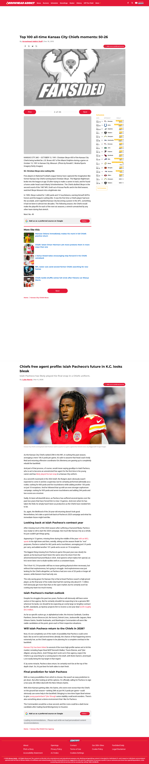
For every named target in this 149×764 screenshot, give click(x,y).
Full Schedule (101, 188)
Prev (30, 112)
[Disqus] (78, 327)
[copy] (36, 46)
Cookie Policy (97, 749)
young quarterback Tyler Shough (43, 696)
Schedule (54, 3)
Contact (73, 745)
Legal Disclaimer (119, 749)
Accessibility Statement (33, 753)
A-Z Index (55, 753)
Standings (64, 3)
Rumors (46, 3)
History (79, 3)
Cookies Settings (77, 753)
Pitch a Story (28, 749)
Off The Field (88, 3)
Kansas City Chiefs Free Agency (42, 729)
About (25, 745)
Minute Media (12, 758)
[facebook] (128, 3)
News (39, 3)
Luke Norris (27, 380)
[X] (132, 3)
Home (26, 298)
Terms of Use (75, 749)
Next (85, 112)
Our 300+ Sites (98, 745)
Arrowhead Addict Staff (32, 41)
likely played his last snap (46, 474)
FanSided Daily (118, 745)
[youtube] (136, 3)
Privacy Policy (56, 749)
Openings (54, 745)
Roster (72, 3)
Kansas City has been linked (35, 647)
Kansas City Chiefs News (39, 298)
